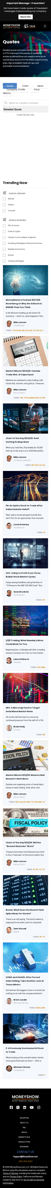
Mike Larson (19, 322)
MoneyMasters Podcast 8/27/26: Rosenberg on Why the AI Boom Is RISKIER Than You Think (24, 304)
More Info (25, 16)
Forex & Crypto (14, 231)
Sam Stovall (19, 928)
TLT (34, 330)
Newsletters (24, 1142)
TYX (32, 802)
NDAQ (43, 667)
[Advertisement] (25, 145)
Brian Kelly (19, 726)
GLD (26, 330)
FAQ (24, 1128)
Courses (11, 210)
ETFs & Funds (13, 225)
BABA (32, 398)
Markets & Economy (16, 249)
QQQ (30, 330)
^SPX (44, 330)
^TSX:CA (15, 330)
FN (44, 532)
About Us (24, 1123)
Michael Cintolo (21, 1067)
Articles (11, 199)
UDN (36, 802)
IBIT (37, 465)
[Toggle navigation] (45, 26)
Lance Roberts (21, 659)
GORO (43, 1008)
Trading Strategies (16, 261)
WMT (40, 802)
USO (37, 330)
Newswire (24, 1147)
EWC (23, 330)
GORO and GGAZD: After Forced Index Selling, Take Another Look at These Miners (25, 981)
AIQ (20, 330)
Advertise (24, 1118)
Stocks (11, 255)
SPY (37, 869)
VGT (43, 600)
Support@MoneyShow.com (25, 1156)
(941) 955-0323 (25, 1161)
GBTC (33, 465)
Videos (11, 204)
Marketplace (24, 1137)
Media (24, 1132)
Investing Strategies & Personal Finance (25, 243)
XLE (41, 330)
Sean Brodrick (21, 591)
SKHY (28, 802)
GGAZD (38, 1008)
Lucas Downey (21, 524)
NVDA (36, 398)
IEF (34, 869)
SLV (40, 465)
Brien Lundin (20, 999)
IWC (44, 735)
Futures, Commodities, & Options (22, 237)
